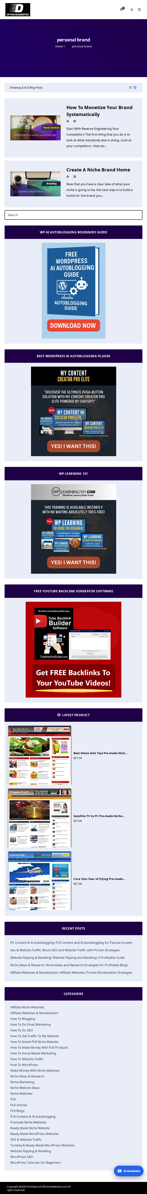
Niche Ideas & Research (27, 1076)
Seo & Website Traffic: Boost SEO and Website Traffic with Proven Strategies (65, 950)
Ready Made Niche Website (30, 1128)
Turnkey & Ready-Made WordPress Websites (42, 1145)
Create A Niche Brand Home (98, 169)
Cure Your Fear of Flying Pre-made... (99, 879)
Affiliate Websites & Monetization (34, 1013)
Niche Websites (21, 1093)
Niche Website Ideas (25, 1088)
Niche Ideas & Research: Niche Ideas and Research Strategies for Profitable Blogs (69, 965)
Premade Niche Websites (28, 1122)
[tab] (130, 88)
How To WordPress (24, 1065)
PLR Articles (18, 1105)
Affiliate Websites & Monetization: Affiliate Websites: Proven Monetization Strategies (71, 972)
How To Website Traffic (26, 1059)
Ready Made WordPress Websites (34, 1134)
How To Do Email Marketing (30, 1024)
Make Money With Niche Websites (35, 1070)
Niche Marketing (22, 1082)
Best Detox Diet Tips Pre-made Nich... (100, 753)
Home (59, 46)
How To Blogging (22, 1019)
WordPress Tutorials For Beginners (35, 1162)
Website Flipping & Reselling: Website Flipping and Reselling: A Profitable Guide (67, 957)
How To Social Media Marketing (33, 1053)
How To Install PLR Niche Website (34, 1042)
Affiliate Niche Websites (27, 1007)
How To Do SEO (21, 1030)
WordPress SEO (21, 1157)
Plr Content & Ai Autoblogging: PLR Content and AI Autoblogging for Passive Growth (71, 943)
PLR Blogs (17, 1111)
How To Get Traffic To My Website (34, 1036)
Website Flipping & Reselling (30, 1151)
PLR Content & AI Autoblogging (33, 1116)
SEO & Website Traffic (26, 1139)
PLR (13, 1099)
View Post (35, 127)
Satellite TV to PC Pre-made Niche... (99, 816)
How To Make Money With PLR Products (39, 1047)
